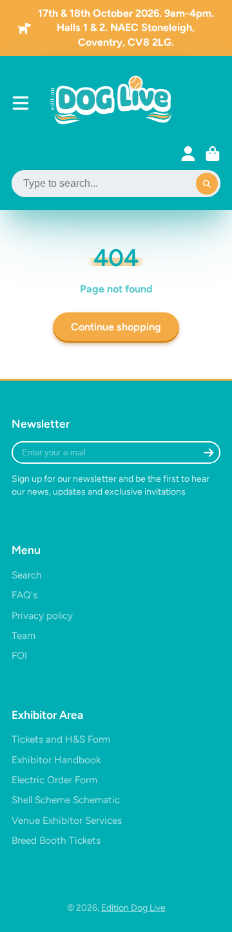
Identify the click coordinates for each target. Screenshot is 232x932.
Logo (112, 103)
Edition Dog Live (133, 907)
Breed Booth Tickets (56, 840)
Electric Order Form (54, 780)
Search (27, 575)
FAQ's (24, 595)
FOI (19, 655)
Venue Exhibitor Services (67, 820)
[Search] (207, 184)
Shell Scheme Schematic (66, 800)
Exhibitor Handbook (56, 760)
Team (23, 635)
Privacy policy (42, 615)
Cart (212, 154)
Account (188, 154)
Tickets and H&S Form (61, 739)
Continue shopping (116, 327)
